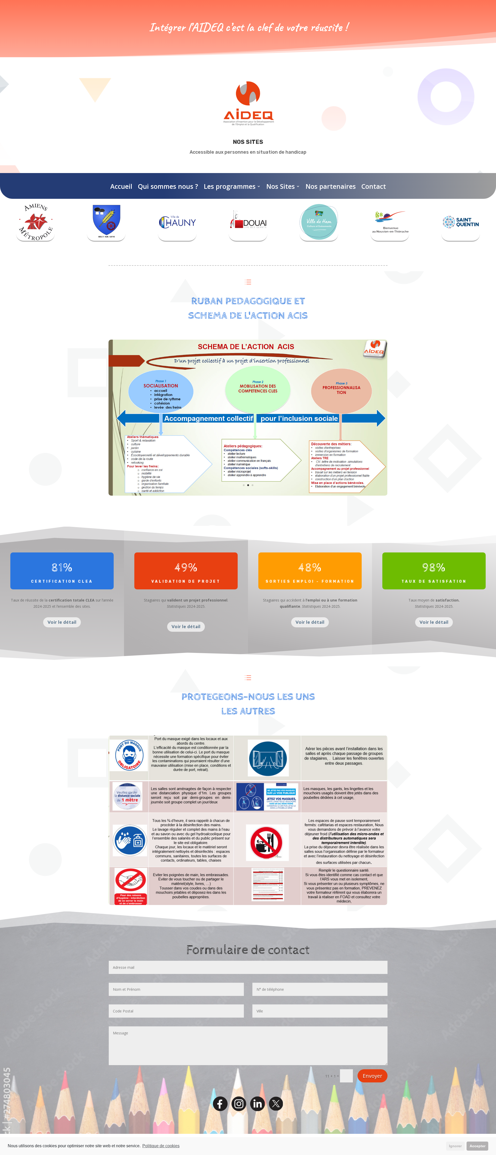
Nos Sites (280, 186)
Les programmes (229, 186)
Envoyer (372, 1075)
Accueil (121, 186)
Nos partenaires (331, 186)
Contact (373, 186)
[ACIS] (248, 494)
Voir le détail (62, 622)
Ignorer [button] (455, 1146)
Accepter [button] (477, 1146)
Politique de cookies (161, 1146)
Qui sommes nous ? (168, 186)
